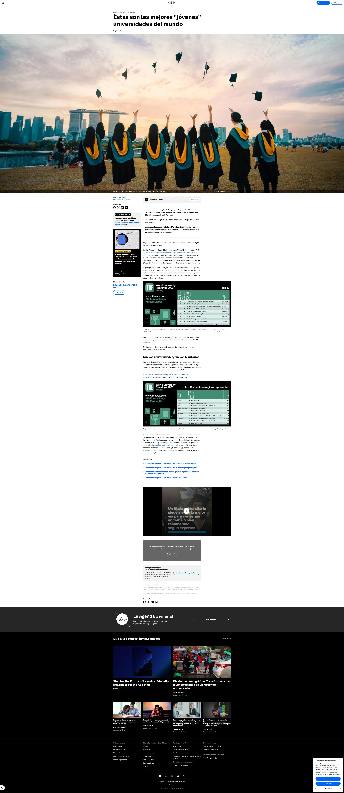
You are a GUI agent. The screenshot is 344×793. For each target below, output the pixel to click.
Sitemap (172, 785)
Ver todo (227, 639)
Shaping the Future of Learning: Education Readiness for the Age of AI (141, 683)
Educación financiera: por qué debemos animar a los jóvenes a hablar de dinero (125, 722)
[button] (187, 511)
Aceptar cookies (172, 554)
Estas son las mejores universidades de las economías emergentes (170, 463)
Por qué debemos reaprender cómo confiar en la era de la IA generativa (156, 721)
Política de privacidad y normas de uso (172, 781)
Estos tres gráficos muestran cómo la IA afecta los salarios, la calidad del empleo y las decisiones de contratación (186, 723)
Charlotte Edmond (119, 197)
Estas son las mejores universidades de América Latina (166, 478)
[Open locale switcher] (2, 787)
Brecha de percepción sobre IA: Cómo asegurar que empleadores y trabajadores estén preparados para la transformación (217, 723)
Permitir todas (328, 783)
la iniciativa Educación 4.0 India (161, 445)
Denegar (328, 779)
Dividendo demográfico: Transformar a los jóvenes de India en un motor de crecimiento (201, 685)
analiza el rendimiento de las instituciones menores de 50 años (166, 252)
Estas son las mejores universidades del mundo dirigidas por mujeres (171, 468)
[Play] (146, 199)
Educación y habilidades (124, 12)
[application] (187, 511)
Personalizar (328, 788)
